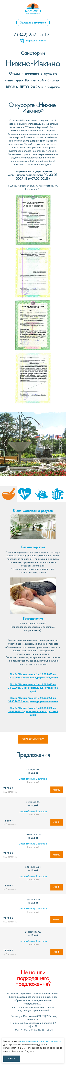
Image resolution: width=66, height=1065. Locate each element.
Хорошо (11, 1058)
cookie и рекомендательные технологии (40, 1041)
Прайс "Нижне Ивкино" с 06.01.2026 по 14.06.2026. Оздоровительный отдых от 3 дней (33, 711)
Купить (56, 790)
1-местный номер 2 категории (33, 779)
